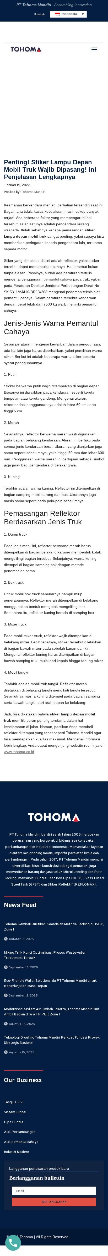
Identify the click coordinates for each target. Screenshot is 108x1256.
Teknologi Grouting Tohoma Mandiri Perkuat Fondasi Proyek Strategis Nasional (52, 1040)
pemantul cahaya (58, 279)
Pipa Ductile (14, 1122)
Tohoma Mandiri (33, 192)
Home (11, 91)
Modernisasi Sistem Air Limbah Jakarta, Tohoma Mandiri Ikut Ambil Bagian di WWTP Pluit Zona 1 (52, 1012)
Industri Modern (16, 1152)
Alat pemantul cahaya (21, 1142)
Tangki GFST (14, 1102)
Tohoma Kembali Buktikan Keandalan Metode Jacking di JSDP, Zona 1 (54, 927)
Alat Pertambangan (19, 1132)
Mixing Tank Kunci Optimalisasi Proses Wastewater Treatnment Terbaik (45, 955)
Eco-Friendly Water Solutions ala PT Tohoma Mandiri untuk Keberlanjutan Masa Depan (50, 983)
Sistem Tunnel (15, 1112)
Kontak (39, 14)
